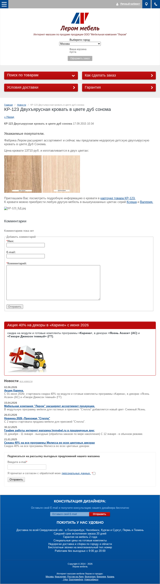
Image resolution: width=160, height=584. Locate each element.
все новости (26, 381)
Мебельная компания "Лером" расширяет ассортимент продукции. (49, 406)
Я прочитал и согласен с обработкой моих (50, 473)
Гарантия (93, 87)
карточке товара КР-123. (117, 198)
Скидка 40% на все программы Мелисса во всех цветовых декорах (49, 442)
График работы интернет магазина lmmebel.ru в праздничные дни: (49, 430)
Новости (21, 105)
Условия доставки (22, 87)
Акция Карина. (14, 390)
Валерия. (146, 202)
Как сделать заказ (100, 75)
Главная (8, 105)
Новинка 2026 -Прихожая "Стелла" (27, 418)
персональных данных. (76, 473)
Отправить (16, 479)
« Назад (9, 117)
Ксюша (132, 202)
